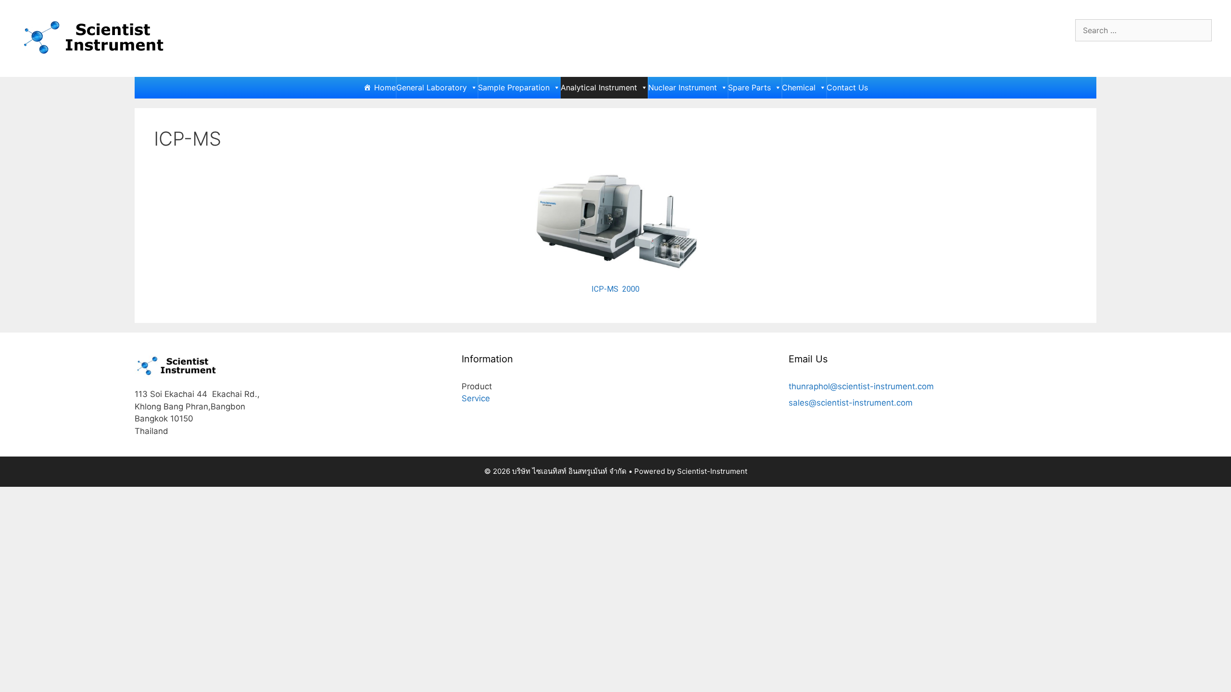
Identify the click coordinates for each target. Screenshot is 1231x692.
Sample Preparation (514, 87)
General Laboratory (431, 87)
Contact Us (847, 87)
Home (385, 87)
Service (476, 398)
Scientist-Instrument (712, 471)
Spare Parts (749, 87)
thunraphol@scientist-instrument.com (861, 386)
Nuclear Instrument (682, 87)
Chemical (799, 87)
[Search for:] (1143, 30)
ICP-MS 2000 (615, 289)
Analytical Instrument (599, 87)
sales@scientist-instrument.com (851, 403)
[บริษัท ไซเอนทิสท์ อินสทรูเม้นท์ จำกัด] (96, 37)
